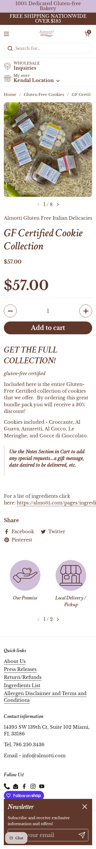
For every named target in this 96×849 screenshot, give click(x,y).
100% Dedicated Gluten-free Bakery (48, 6)
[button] (87, 34)
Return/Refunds (22, 677)
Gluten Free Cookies (44, 94)
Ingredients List (22, 685)
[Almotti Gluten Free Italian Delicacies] (47, 34)
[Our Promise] (25, 575)
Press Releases (20, 669)
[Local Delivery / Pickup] (71, 575)
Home (10, 94)
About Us (15, 661)
